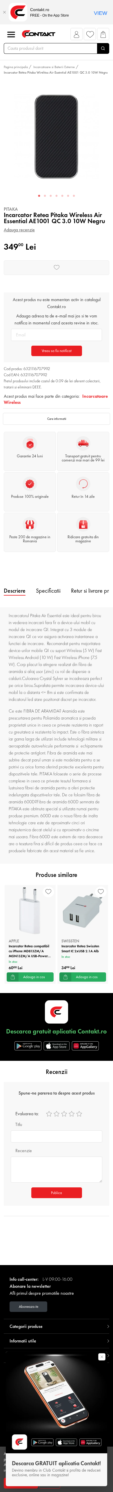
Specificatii (48, 590)
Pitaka (11, 209)
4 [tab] (56, 196)
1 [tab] (39, 196)
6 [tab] (68, 196)
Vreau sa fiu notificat (57, 350)
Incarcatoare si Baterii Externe (54, 67)
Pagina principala (16, 67)
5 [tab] (62, 196)
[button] (76, 36)
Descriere (14, 590)
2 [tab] (45, 196)
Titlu (18, 1124)
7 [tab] (74, 196)
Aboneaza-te (28, 1306)
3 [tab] (51, 196)
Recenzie (23, 1151)
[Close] (4, 12)
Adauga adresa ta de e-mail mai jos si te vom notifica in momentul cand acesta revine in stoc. (56, 319)
